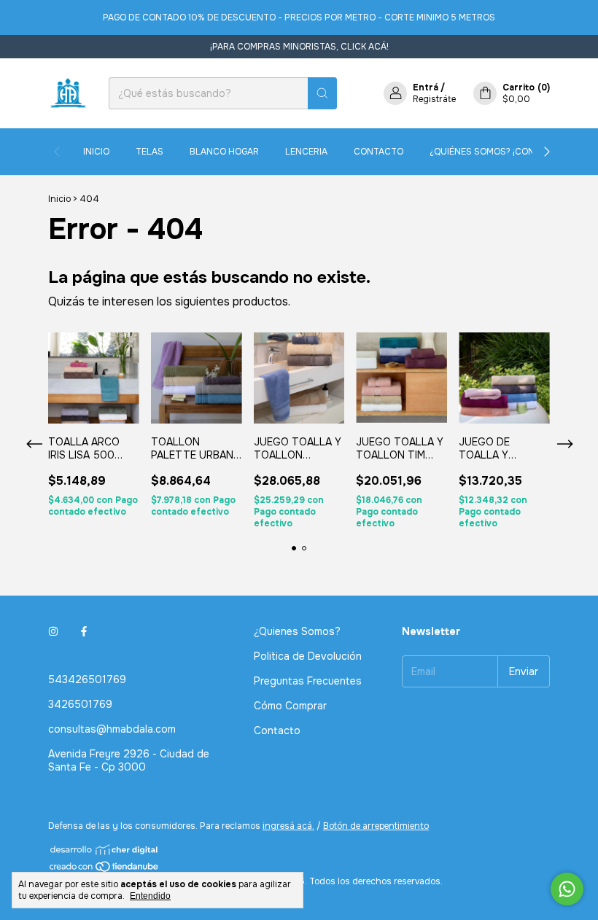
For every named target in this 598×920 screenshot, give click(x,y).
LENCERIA (306, 151)
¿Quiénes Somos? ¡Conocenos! (502, 151)
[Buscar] (322, 93)
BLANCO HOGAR (224, 151)
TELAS (149, 151)
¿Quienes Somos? (297, 631)
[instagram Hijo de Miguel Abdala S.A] (53, 631)
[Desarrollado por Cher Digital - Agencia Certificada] (104, 849)
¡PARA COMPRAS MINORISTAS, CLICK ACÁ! (299, 46)
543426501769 (87, 679)
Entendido (150, 896)
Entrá (425, 87)
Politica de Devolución (308, 656)
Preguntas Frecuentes (308, 680)
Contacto (378, 151)
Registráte (434, 99)
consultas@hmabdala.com (112, 729)
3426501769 (80, 704)
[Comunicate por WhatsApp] (567, 889)
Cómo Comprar (290, 705)
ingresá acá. (288, 826)
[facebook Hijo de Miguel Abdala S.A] (84, 631)
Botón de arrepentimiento (376, 826)
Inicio (96, 151)
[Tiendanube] (104, 870)
